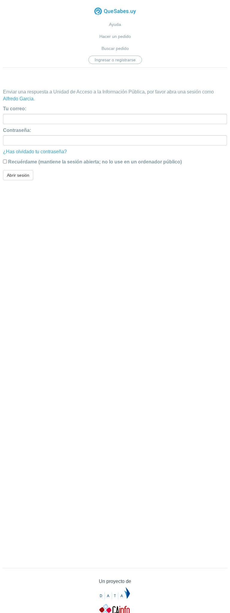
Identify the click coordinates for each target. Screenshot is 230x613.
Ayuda (115, 24)
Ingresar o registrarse (115, 59)
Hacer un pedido (115, 36)
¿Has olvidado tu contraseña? (35, 151)
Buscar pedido (115, 48)
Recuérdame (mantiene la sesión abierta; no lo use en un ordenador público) (95, 161)
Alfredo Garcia (18, 98)
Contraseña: (17, 130)
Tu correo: (14, 108)
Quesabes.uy (115, 12)
